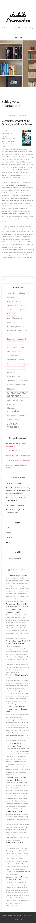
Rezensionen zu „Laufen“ (13, 443)
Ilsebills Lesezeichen (18, 17)
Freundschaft (12, 347)
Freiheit (21, 343)
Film (8, 334)
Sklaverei (9, 419)
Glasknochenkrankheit (13, 355)
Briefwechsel (13, 301)
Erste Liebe (11, 322)
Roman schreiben (14, 410)
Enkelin (22, 310)
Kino (14, 368)
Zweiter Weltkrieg (13, 425)
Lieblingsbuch (11, 380)
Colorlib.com (18, 919)
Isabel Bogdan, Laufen (14, 811)
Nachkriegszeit (12, 400)
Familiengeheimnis (16, 326)
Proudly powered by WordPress (11, 915)
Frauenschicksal (11, 343)
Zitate (8, 542)
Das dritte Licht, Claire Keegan (21, 460)
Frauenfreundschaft (16, 339)
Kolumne (9, 537)
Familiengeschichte (14, 330)
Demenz (22, 305)
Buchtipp (9, 528)
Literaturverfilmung (23, 380)
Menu (16, 37)
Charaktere (11, 305)
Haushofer (21, 359)
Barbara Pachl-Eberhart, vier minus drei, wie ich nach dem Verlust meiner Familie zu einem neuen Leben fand (18, 490)
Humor (9, 364)
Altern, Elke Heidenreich (19, 451)
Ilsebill (13, 115)
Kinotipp (8, 533)
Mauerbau (12, 389)
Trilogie (16, 419)
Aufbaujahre (23, 293)
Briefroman (11, 297)
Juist (8, 368)
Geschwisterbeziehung (15, 351)
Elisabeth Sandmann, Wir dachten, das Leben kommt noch (16, 709)
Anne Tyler (11, 293)
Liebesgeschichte (13, 376)
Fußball (22, 347)
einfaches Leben (11, 309)
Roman (10, 404)
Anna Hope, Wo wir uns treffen (15, 505)
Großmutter (11, 360)
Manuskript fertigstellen (16, 384)
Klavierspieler (21, 368)
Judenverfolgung (21, 364)
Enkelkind (11, 314)
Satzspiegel (22, 415)
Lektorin (10, 372)
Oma (23, 400)
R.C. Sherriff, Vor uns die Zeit (14, 483)
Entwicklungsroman (14, 318)
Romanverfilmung (11, 415)
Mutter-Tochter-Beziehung (17, 394)
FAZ (26, 330)
